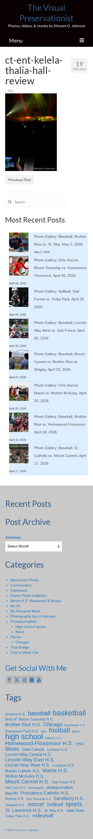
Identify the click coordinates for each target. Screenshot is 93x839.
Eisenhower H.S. (75, 725)
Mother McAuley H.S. (24, 776)
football (59, 730)
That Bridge (19, 647)
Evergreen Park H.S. (22, 731)
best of (11, 719)
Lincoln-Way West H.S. (27, 765)
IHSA (79, 744)
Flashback (18, 590)
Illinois (12, 749)
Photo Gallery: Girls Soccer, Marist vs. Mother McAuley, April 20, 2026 (60, 393)
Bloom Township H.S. (36, 719)
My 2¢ (15, 606)
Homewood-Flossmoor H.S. (39, 743)
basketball (69, 713)
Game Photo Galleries (28, 595)
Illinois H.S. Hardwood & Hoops (35, 601)
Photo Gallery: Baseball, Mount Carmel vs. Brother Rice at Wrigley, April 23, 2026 (59, 362)
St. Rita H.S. (54, 810)
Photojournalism (23, 621)
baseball (39, 713)
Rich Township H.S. (39, 798)
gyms (76, 731)
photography (36, 787)
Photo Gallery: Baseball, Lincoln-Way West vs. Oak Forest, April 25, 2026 (60, 330)
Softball (55, 804)
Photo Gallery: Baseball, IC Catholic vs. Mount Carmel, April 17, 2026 (60, 455)
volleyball (42, 815)
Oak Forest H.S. (64, 782)
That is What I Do (24, 652)
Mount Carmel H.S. (27, 781)
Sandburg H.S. (68, 798)
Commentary (21, 585)
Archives (13, 537)
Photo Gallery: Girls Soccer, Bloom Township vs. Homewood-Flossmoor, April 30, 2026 (60, 268)
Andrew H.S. (15, 714)
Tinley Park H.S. (17, 816)
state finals (75, 810)
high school (24, 736)
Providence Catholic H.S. (45, 793)
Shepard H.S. (15, 805)
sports (73, 804)
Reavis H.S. (14, 799)
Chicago (22, 642)
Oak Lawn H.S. (15, 788)
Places (15, 637)
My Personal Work (25, 611)
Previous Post (19, 180)
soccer (36, 804)
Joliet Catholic (33, 749)
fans (44, 731)
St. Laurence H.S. (23, 810)
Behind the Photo (24, 580)
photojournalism (60, 787)
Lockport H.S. (63, 765)
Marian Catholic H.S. (22, 771)
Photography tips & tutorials (32, 616)
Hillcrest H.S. (53, 738)
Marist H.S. (55, 770)
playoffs (11, 793)
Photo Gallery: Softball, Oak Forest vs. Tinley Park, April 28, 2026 (59, 299)
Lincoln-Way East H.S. (30, 759)
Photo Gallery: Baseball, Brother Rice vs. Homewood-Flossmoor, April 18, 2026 (60, 424)
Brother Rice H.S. (23, 724)
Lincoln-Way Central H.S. (28, 754)
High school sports (31, 627)
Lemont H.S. (57, 749)
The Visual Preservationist (46, 13)
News (20, 632)
